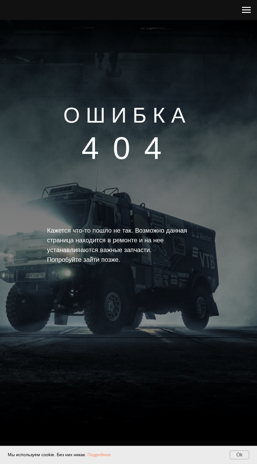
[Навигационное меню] (246, 10)
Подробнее (99, 454)
